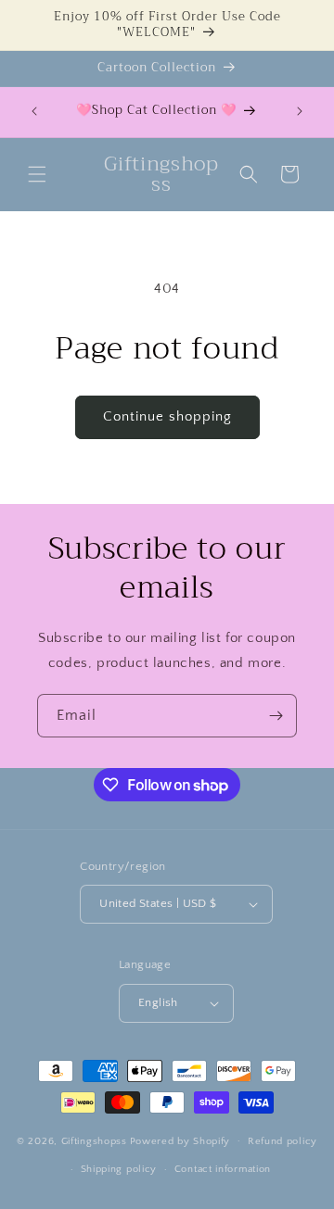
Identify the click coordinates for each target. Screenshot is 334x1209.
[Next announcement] (299, 111)
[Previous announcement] (34, 111)
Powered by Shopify (180, 1140)
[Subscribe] (275, 715)
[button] (37, 174)
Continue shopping (167, 416)
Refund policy (282, 1141)
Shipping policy (119, 1169)
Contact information (222, 1169)
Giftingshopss (94, 1140)
